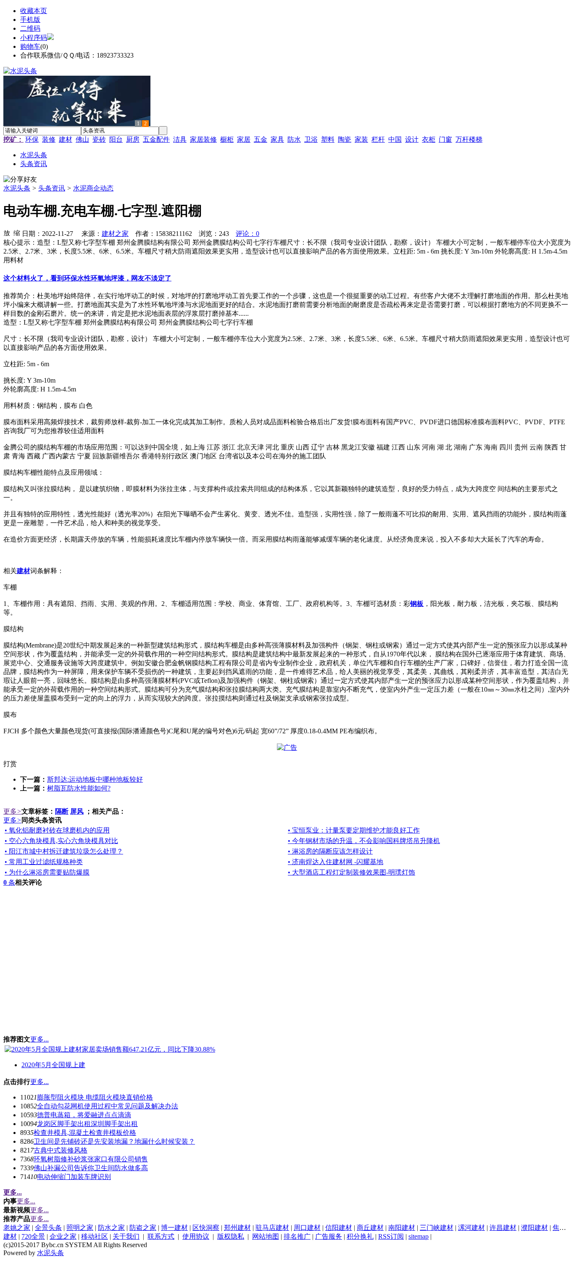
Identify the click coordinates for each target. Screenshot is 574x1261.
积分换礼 (360, 1236)
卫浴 (311, 139)
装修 (48, 139)
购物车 (30, 46)
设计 (412, 139)
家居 (243, 139)
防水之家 (111, 1227)
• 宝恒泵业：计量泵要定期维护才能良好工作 (354, 830)
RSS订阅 (391, 1236)
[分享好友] (20, 179)
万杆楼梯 (469, 139)
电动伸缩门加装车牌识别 (74, 1176)
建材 (65, 139)
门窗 (445, 139)
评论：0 (247, 233)
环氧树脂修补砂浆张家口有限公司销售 (91, 1159)
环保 (32, 139)
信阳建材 (338, 1227)
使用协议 (195, 1236)
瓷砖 (99, 139)
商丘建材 (370, 1227)
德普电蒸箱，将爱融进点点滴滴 (84, 1114)
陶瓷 (344, 139)
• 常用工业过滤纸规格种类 (44, 861)
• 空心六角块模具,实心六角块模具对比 (61, 840)
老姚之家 (16, 1227)
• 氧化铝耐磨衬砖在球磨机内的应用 (57, 830)
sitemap (418, 1236)
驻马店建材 (272, 1227)
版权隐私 (230, 1236)
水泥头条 (16, 188)
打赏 (10, 763)
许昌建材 (503, 1227)
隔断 (61, 811)
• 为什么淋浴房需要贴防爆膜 (47, 872)
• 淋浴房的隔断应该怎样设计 (330, 851)
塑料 (327, 139)
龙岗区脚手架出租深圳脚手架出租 (87, 1123)
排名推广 (297, 1236)
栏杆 (378, 139)
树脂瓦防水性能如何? (79, 788)
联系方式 (160, 1236)
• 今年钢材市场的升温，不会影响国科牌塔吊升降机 (364, 840)
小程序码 (33, 37)
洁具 (180, 139)
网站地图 (265, 1236)
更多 (12, 811)
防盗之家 (142, 1227)
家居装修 (203, 139)
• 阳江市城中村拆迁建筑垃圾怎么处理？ (64, 851)
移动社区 (94, 1236)
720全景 (33, 1236)
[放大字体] (6, 232)
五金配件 (156, 139)
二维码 (30, 28)
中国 (395, 139)
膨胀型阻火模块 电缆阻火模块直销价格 (95, 1097)
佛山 (82, 139)
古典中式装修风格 (60, 1150)
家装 (361, 139)
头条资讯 (51, 188)
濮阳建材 (534, 1227)
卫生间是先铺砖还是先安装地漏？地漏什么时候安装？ (114, 1141)
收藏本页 (33, 10)
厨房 (133, 139)
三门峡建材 (436, 1227)
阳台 (116, 139)
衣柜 (428, 139)
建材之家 (115, 233)
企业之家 (63, 1236)
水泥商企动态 (93, 188)
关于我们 (126, 1236)
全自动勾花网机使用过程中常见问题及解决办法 (107, 1106)
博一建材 (174, 1227)
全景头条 (48, 1227)
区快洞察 (205, 1227)
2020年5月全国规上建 (53, 1064)
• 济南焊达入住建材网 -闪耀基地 (335, 861)
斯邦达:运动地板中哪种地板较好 (95, 779)
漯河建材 (471, 1227)
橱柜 (227, 139)
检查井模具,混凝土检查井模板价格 (85, 1132)
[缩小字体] (16, 232)
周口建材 (307, 1227)
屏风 (77, 811)
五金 (260, 139)
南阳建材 (401, 1227)
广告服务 (328, 1236)
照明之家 (79, 1227)
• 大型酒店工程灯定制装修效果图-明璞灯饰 (351, 872)
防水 (294, 139)
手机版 (30, 19)
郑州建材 (237, 1227)
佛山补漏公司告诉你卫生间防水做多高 (91, 1167)
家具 (277, 139)
